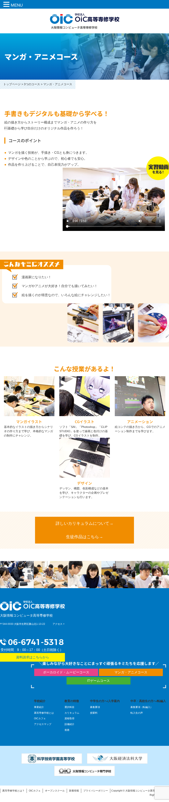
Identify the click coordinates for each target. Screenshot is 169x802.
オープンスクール (55, 790)
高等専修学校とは (44, 712)
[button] (7, 4)
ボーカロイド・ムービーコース (66, 672)
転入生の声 (136, 712)
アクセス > (59, 624)
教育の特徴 (72, 701)
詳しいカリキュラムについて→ (84, 523)
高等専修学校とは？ (13, 790)
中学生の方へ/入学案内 (105, 701)
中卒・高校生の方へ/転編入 (148, 701)
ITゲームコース (98, 680)
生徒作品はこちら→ (84, 536)
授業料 (93, 712)
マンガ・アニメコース (130, 672)
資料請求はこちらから (32, 657)
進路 (67, 730)
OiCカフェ (40, 718)
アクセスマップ (42, 724)
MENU (17, 5)
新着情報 (74, 790)
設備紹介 (69, 724)
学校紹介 (40, 701)
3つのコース (32, 84)
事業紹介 (39, 707)
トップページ (12, 84)
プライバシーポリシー (95, 790)
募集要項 (95, 707)
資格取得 (69, 718)
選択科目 (69, 707)
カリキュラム (72, 712)
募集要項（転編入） (141, 707)
